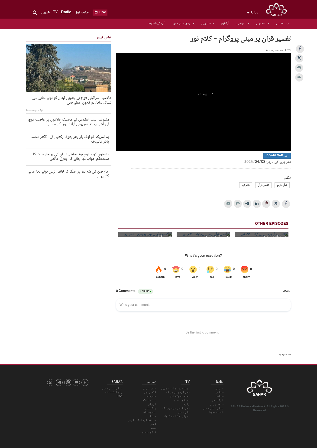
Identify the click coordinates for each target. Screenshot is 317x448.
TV (55, 12)
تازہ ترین (149, 388)
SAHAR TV (259, 389)
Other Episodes (271, 224)
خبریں (45, 12)
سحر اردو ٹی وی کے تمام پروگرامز (178, 394)
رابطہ (186, 404)
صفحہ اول (82, 12)
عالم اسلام (149, 400)
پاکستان (150, 408)
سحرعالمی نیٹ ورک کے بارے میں (176, 410)
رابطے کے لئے (114, 392)
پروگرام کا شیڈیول (177, 416)
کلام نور (246, 185)
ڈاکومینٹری (148, 432)
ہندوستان (149, 412)
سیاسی (240, 23)
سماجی (260, 23)
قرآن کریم (282, 185)
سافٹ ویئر (207, 23)
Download (275, 155)
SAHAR (278, 10)
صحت (153, 427)
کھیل (153, 423)
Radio (66, 12)
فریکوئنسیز (182, 400)
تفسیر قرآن (263, 185)
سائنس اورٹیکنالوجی (142, 420)
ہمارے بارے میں (181, 23)
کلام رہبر (150, 392)
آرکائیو (225, 23)
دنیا (153, 416)
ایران (152, 404)
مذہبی (279, 23)
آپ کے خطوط (156, 23)
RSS (120, 396)
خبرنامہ (150, 396)
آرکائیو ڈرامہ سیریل (175, 388)
